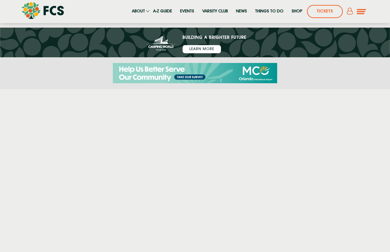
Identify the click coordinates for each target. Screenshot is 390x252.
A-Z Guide (162, 11)
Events (187, 11)
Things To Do (269, 11)
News (241, 11)
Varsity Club (215, 11)
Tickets (325, 11)
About (138, 11)
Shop (297, 11)
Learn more (201, 49)
